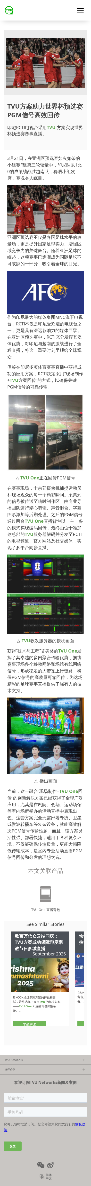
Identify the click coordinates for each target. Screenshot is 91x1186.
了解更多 (29, 1024)
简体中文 (49, 1176)
